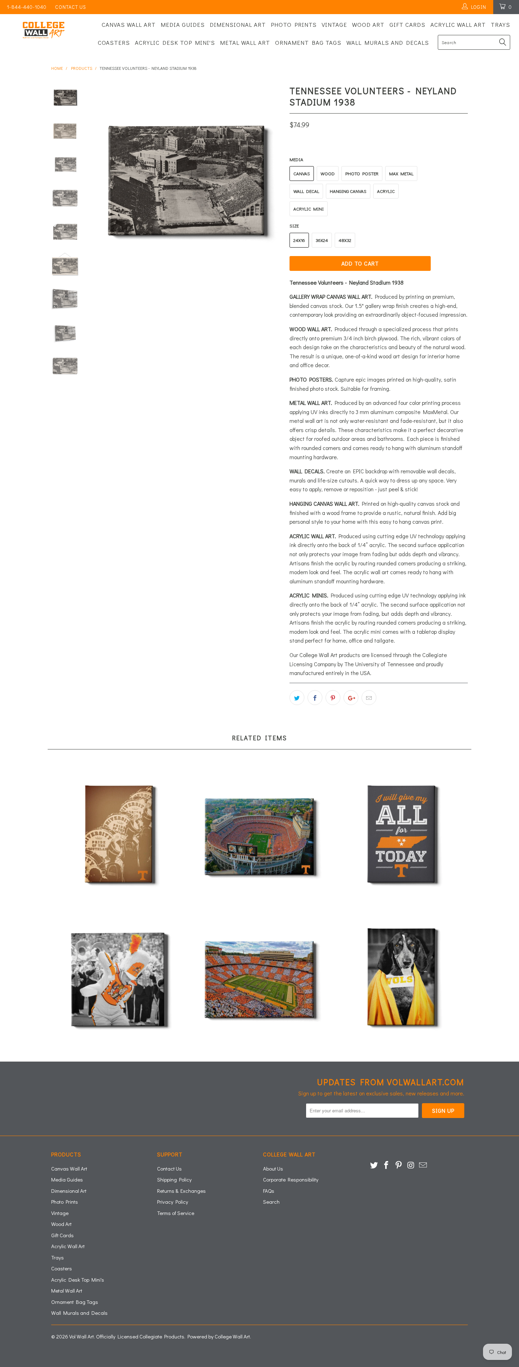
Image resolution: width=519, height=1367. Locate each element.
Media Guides (183, 24)
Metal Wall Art (245, 42)
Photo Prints (294, 24)
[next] (272, 179)
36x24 (322, 240)
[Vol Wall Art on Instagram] (411, 1165)
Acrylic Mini (308, 209)
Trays (500, 24)
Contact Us (70, 7)
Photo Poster (361, 173)
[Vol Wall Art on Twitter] (374, 1165)
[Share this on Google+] (351, 697)
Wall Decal (306, 191)
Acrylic (386, 191)
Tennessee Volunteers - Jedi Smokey (401, 979)
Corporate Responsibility (290, 1179)
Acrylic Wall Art (458, 24)
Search (271, 1201)
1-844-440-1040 (27, 7)
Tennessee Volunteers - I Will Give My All (401, 836)
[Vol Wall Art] (45, 30)
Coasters (114, 42)
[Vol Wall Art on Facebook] (386, 1165)
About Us (273, 1168)
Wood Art (368, 24)
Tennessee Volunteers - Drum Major (118, 979)
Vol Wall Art (81, 1336)
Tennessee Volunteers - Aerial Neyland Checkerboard (259, 979)
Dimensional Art (238, 24)
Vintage (334, 24)
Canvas (301, 173)
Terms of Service (175, 1212)
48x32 (345, 240)
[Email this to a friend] (369, 697)
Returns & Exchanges (181, 1190)
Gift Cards (407, 24)
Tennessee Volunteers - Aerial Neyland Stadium (259, 836)
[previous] (100, 179)
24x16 (299, 240)
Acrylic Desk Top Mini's (175, 42)
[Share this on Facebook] (315, 697)
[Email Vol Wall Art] (423, 1165)
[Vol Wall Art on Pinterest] (398, 1165)
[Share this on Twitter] (297, 697)
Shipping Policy (174, 1179)
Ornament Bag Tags (308, 42)
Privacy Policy (172, 1201)
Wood (328, 173)
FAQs (268, 1190)
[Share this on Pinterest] (333, 697)
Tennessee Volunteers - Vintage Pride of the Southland (118, 836)
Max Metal (401, 173)
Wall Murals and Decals (387, 42)
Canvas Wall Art (129, 24)
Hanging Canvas (348, 191)
